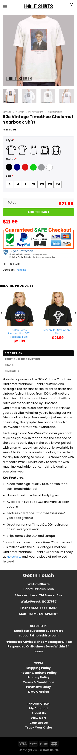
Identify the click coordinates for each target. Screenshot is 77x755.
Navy (17, 170)
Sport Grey (42, 170)
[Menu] (5, 6)
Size (9, 176)
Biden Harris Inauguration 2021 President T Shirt (19, 333)
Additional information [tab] (22, 359)
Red (24, 170)
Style (10, 140)
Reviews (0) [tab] (13, 371)
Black (9, 170)
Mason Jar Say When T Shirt (58, 332)
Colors (11, 159)
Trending (54, 112)
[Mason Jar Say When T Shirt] (57, 309)
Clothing (35, 112)
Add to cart (38, 212)
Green (34, 170)
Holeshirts (14, 556)
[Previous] (9, 50)
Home (7, 112)
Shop (20, 112)
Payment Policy (38, 687)
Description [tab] (13, 353)
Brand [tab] (9, 365)
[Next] (68, 50)
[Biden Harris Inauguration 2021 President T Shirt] (19, 309)
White (50, 170)
